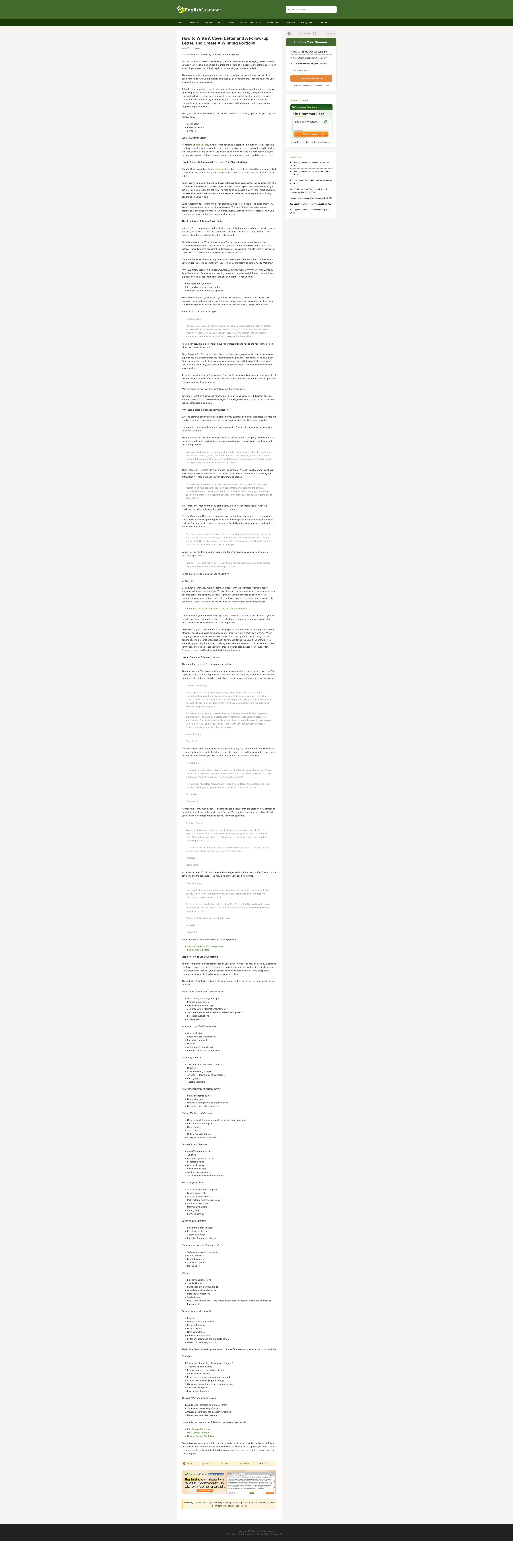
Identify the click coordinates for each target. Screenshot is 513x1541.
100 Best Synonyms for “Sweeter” (305, 162)
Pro (240, 1534)
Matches (198, 1502)
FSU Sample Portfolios (198, 1429)
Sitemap (274, 1534)
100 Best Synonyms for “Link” (303, 204)
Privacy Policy (249, 1534)
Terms (282, 1534)
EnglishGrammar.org (265, 1531)
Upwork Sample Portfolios (200, 1436)
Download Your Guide (311, 78)
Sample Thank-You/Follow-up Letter (205, 946)
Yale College (202, 144)
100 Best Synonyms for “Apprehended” (307, 171)
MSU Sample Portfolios (199, 1432)
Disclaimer (232, 1534)
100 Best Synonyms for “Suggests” (305, 210)
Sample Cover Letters (198, 949)
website (219, 169)
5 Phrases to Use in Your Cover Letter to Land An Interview (217, 608)
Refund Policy (263, 1534)
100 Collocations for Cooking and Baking (307, 180)
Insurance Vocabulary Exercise (303, 198)
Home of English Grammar (199, 9)
